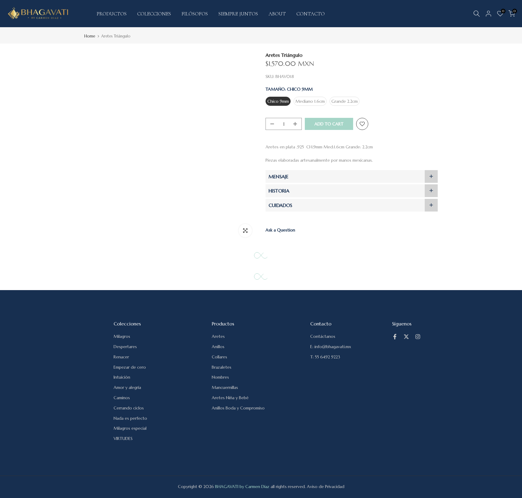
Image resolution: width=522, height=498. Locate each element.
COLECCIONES (154, 14)
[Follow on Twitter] (406, 336)
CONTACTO (310, 14)
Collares (219, 357)
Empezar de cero (130, 367)
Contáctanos (322, 336)
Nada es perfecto (130, 418)
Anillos (218, 346)
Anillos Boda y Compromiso (238, 408)
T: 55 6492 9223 (325, 357)
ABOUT (277, 14)
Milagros (122, 336)
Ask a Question (280, 230)
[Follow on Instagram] (417, 336)
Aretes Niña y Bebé (230, 397)
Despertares (125, 346)
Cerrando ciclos (129, 408)
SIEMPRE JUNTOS (238, 14)
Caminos (122, 397)
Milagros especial (130, 428)
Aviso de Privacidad (325, 486)
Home (89, 36)
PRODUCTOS (112, 14)
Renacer (121, 357)
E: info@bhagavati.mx (330, 346)
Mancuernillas (225, 387)
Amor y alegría (127, 387)
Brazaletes (221, 367)
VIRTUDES (123, 438)
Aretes (218, 336)
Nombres (220, 377)
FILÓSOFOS (195, 14)
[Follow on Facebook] (395, 336)
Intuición (122, 377)
